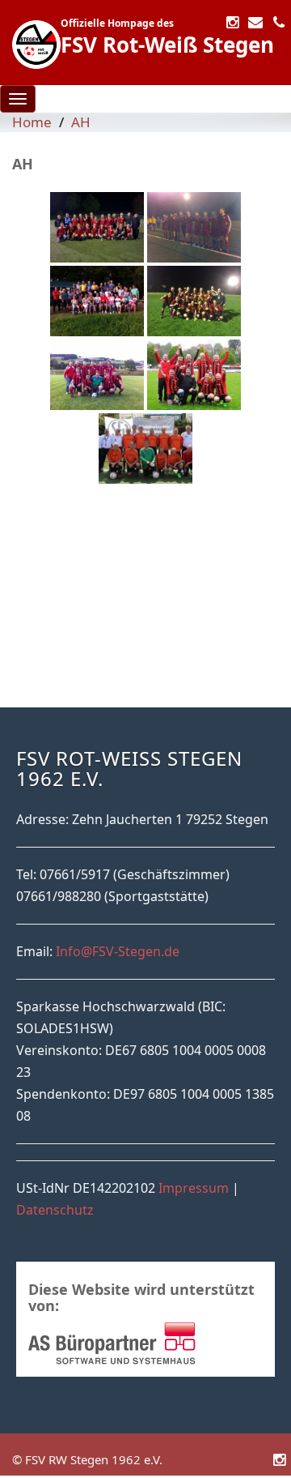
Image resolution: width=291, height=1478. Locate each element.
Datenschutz (55, 1210)
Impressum (193, 1188)
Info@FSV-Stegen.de (117, 951)
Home (32, 122)
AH (81, 122)
